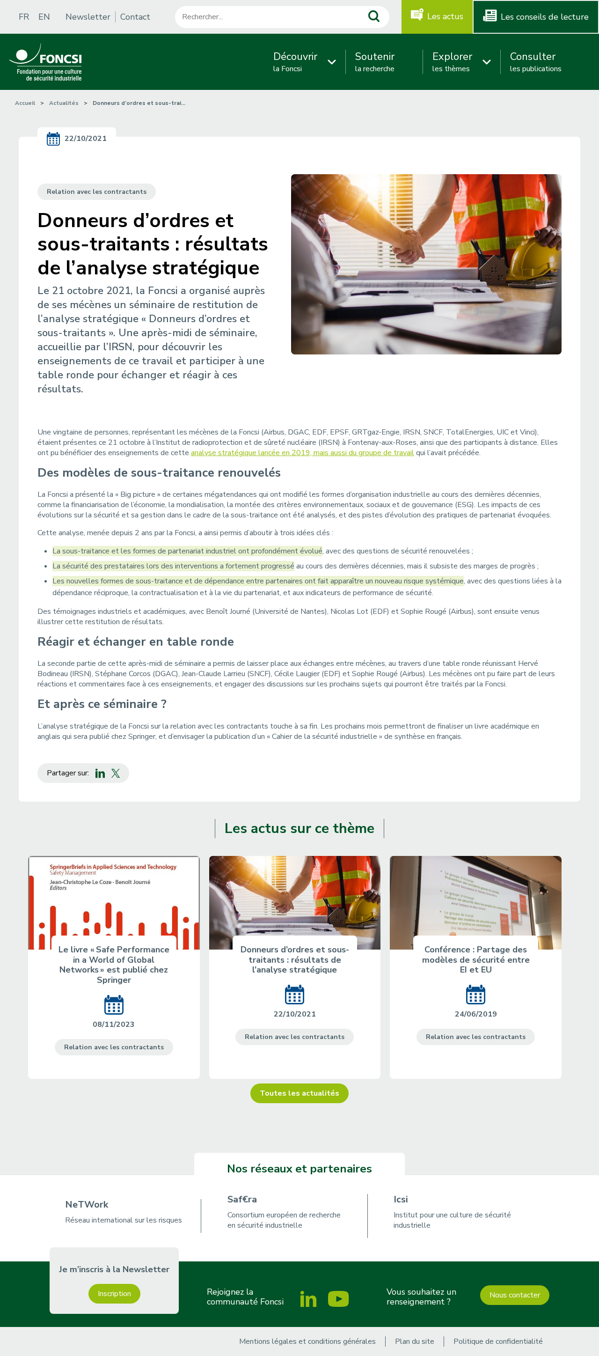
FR (24, 16)
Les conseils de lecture (545, 16)
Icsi (401, 1199)
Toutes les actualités (299, 1093)
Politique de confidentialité (498, 1341)
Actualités (64, 103)
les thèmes (452, 62)
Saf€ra (242, 1199)
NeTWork (86, 1204)
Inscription (114, 1294)
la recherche (374, 62)
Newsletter (88, 16)
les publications (536, 62)
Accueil (25, 103)
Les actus (445, 16)
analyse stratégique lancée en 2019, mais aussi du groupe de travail (302, 453)
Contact (135, 16)
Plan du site (414, 1341)
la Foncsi (295, 62)
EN (44, 16)
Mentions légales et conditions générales (307, 1341)
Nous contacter (514, 1295)
